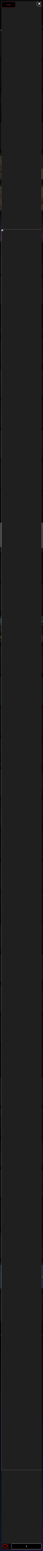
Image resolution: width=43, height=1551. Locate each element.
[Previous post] (10, 1546)
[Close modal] (39, 3)
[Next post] (26, 1546)
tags (9, 4)
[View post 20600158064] (26, 1546)
